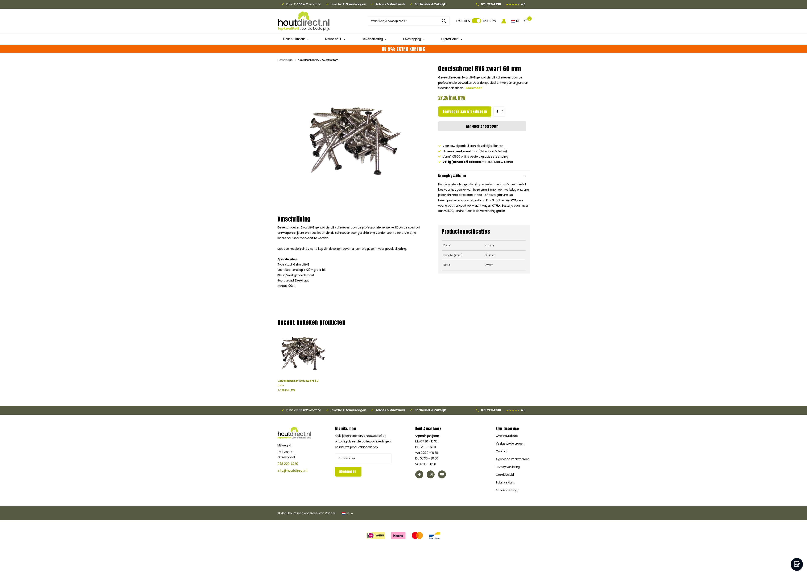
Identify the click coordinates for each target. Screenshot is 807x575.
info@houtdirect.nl (292, 470)
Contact (502, 451)
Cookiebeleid (505, 475)
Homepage (285, 60)
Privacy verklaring (508, 467)
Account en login (507, 490)
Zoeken (444, 21)
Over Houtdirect (507, 436)
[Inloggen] (503, 21)
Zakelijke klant (505, 482)
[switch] (476, 20)
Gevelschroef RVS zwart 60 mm (298, 383)
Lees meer (474, 88)
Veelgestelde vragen (510, 443)
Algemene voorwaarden (513, 459)
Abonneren (348, 471)
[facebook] (419, 474)
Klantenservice (507, 428)
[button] (503, 108)
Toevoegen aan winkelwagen (464, 111)
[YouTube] (442, 474)
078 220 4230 (287, 464)
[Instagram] (431, 474)
